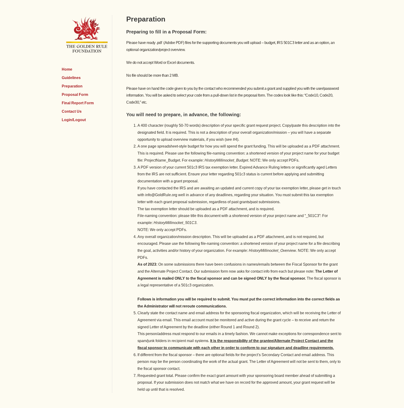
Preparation (72, 86)
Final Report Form (78, 103)
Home (67, 69)
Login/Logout (74, 120)
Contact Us (72, 111)
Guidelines (71, 78)
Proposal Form (75, 95)
